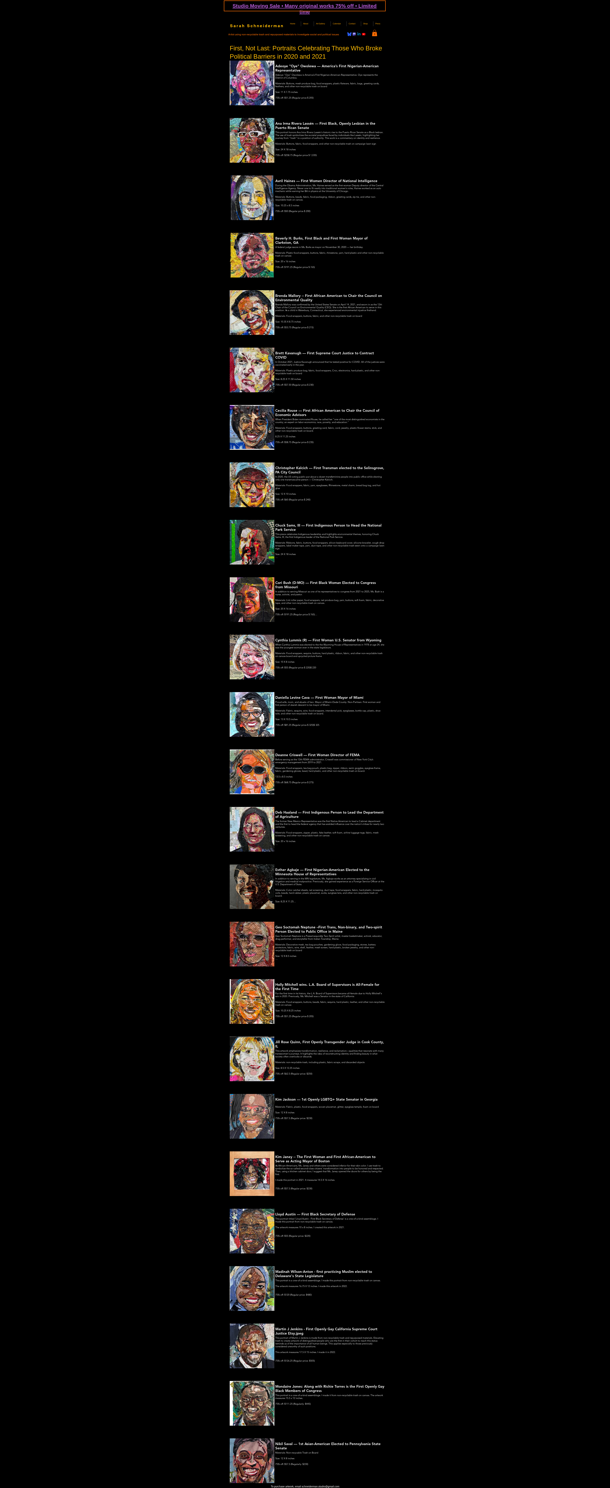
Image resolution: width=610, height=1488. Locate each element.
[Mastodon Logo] (354, 34)
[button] (374, 33)
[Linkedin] (359, 34)
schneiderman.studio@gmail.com (320, 1486)
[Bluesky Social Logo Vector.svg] (349, 34)
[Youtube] (364, 34)
